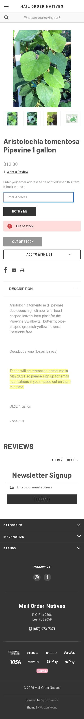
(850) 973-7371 (44, 629)
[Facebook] (5, 270)
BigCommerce (49, 700)
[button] (15, 172)
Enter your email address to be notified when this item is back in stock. (41, 184)
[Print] (22, 270)
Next (71, 460)
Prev (58, 460)
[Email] (14, 270)
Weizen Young (48, 707)
